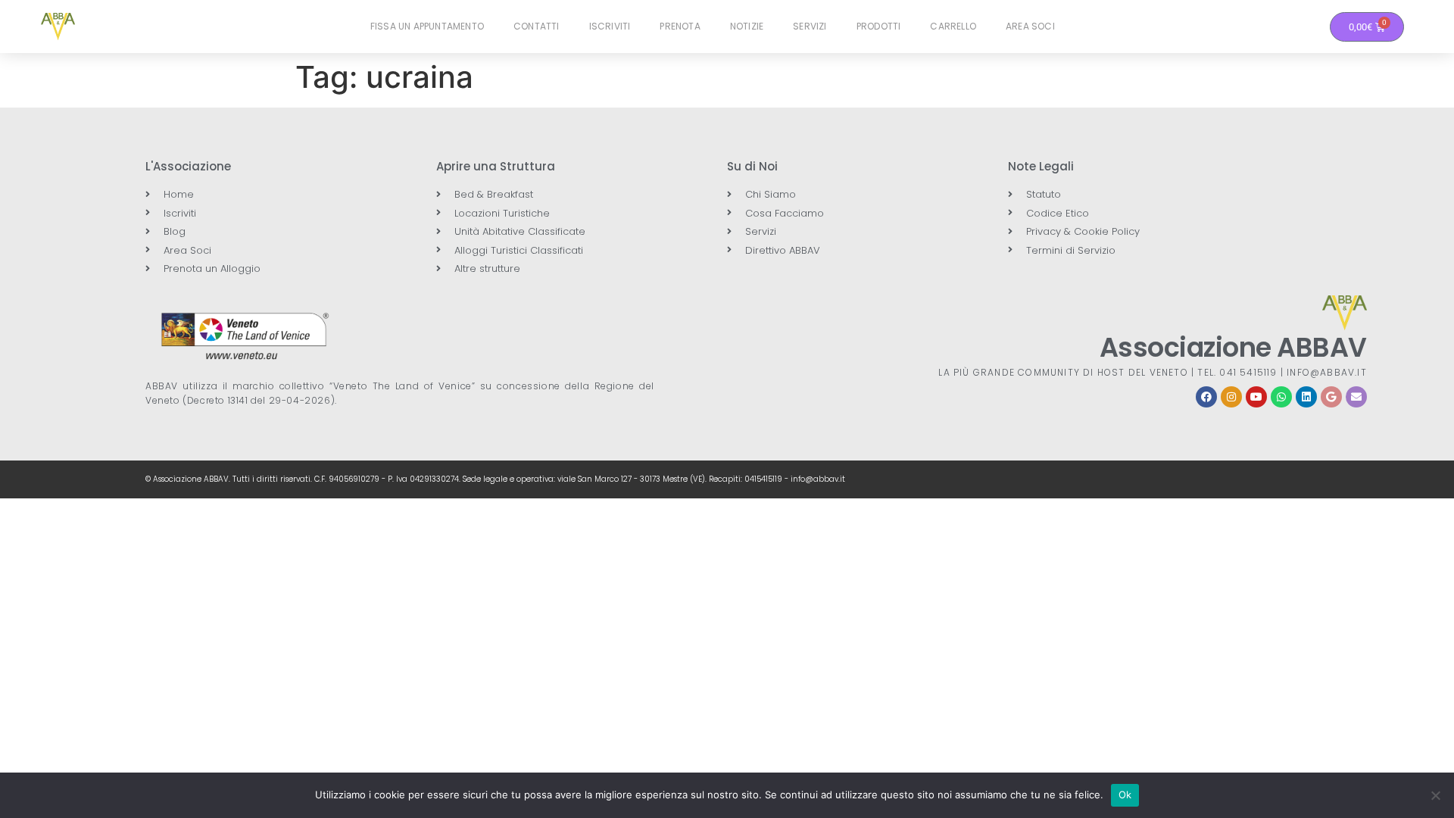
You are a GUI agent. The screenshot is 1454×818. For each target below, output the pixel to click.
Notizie (746, 26)
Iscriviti (610, 26)
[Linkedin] (1306, 396)
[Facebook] (1206, 396)
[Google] (1331, 396)
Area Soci (1030, 26)
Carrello (953, 26)
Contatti (536, 26)
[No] (1435, 795)
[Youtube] (1256, 396)
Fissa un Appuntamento (427, 26)
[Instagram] (1231, 396)
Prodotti (878, 26)
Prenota (680, 26)
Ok (1125, 794)
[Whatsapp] (1281, 396)
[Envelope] (1356, 396)
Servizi (809, 26)
